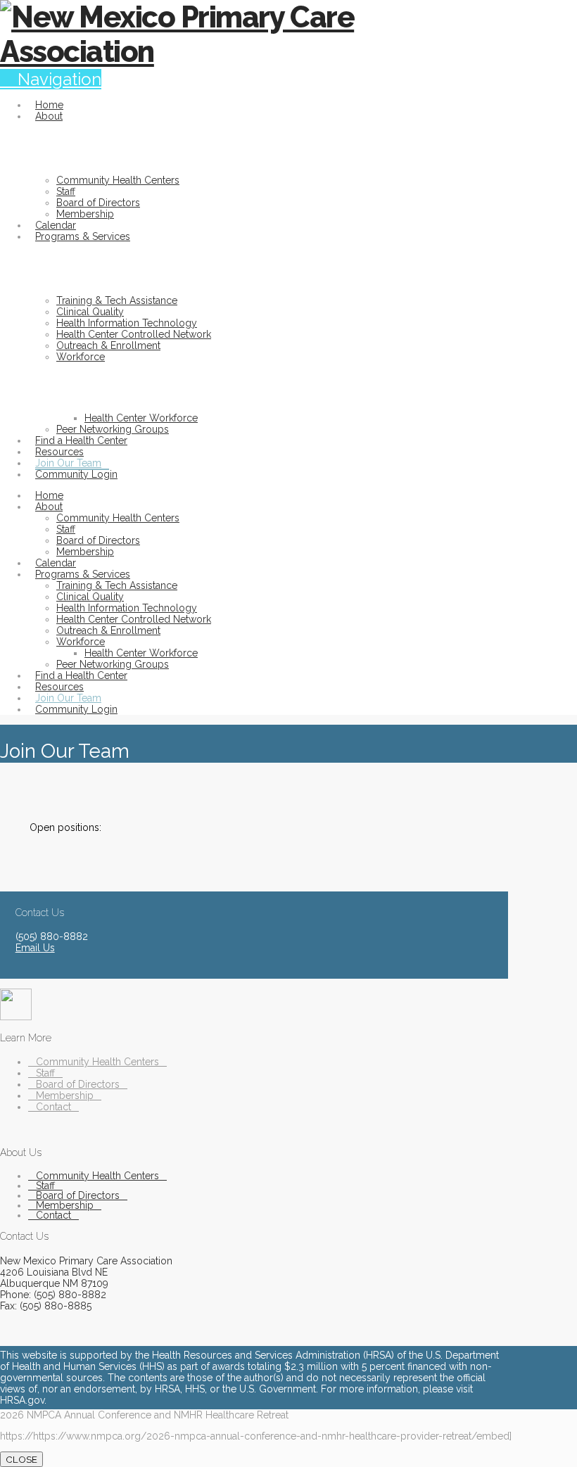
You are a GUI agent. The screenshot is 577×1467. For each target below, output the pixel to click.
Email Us (35, 947)
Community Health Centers (97, 1061)
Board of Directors (78, 1084)
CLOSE (21, 1459)
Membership (65, 1095)
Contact (53, 1106)
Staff (45, 1073)
